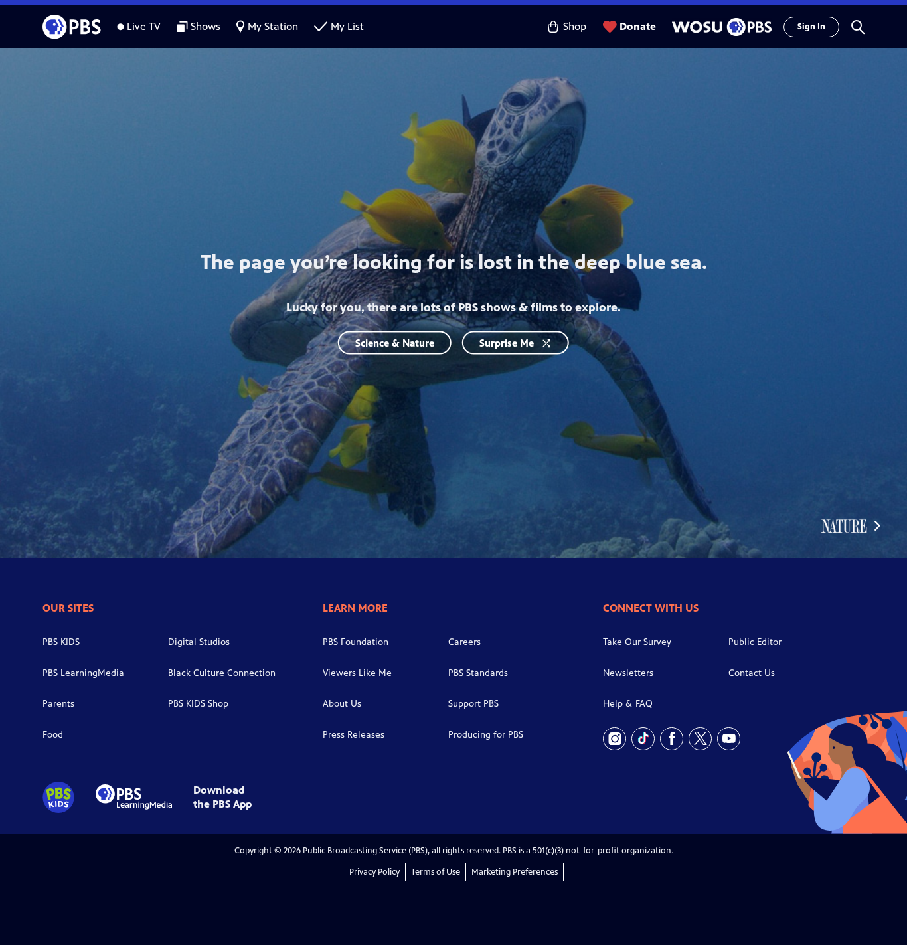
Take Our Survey (637, 641)
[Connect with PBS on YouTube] (728, 738)
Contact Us (751, 673)
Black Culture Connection (222, 673)
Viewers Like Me (357, 673)
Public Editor (755, 641)
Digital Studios (199, 641)
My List (347, 26)
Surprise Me (506, 342)
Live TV (144, 26)
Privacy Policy (374, 872)
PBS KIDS (61, 641)
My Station (273, 26)
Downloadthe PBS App (222, 797)
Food (52, 734)
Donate (637, 26)
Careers (464, 641)
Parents (58, 703)
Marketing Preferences (514, 872)
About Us (342, 703)
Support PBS (473, 703)
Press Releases (353, 734)
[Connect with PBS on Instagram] (614, 738)
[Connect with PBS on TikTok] (643, 738)
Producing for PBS (485, 734)
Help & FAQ (628, 703)
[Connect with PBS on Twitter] (700, 738)
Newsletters (628, 673)
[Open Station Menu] (720, 27)
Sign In (811, 26)
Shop (574, 26)
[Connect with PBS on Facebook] (671, 738)
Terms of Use (435, 872)
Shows (205, 26)
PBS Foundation (355, 641)
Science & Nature (394, 342)
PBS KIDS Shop (198, 703)
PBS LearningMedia (83, 673)
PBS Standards (478, 673)
